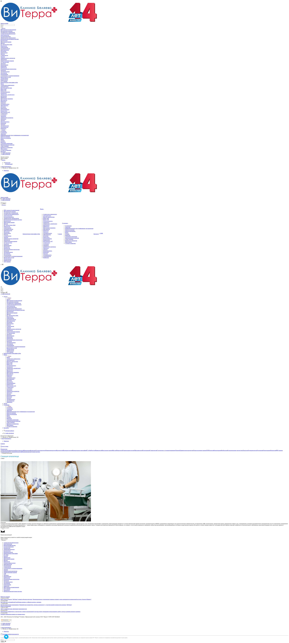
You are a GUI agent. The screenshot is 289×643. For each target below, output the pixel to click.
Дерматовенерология (50, 450)
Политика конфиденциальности (10, 634)
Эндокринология (252, 450)
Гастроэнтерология (40, 450)
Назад (9, 298)
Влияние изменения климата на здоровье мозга (13, 614)
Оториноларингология (128, 450)
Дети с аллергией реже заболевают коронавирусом (14, 609)
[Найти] (2, 27)
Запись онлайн (4, 23)
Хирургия (245, 450)
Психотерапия (146, 450)
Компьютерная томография (79, 450)
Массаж (114, 450)
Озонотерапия (266, 450)
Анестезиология (19, 450)
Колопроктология (67, 450)
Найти (2, 641)
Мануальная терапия (107, 450)
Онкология (273, 450)
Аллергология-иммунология (8, 450)
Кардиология (59, 450)
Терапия (178, 450)
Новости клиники (5, 596)
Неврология (119, 450)
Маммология (98, 450)
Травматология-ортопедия (186, 450)
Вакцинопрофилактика (30, 450)
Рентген (93, 450)
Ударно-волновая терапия (199, 450)
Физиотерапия (217, 450)
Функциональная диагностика (235, 450)
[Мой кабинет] (1, 287)
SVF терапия (12, 451)
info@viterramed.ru (6, 166)
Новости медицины (6, 606)
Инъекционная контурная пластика (31, 451)
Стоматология (153, 450)
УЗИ (207, 450)
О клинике (9, 407)
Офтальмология (138, 450)
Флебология (224, 450)
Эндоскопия (260, 450)
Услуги (8, 299)
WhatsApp (6, 170)
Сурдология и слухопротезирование (166, 450)
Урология (211, 450)
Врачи (8, 357)
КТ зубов (88, 450)
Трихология (19, 451)
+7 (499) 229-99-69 (5, 153)
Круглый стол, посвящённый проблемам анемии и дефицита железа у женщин (21, 602)
